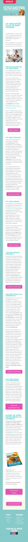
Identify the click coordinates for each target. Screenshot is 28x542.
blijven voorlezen (10, 397)
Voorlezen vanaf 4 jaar (14, 287)
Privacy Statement (20, 523)
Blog (8, 522)
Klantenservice (19, 517)
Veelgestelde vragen (19, 518)
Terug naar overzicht (14, 504)
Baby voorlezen (14, 130)
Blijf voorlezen (14, 432)
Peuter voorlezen (14, 245)
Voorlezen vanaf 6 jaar (14, 371)
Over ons (8, 520)
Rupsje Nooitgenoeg (15, 221)
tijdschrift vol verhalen (16, 471)
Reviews (8, 518)
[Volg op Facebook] (11, 533)
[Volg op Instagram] (14, 533)
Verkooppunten (8, 517)
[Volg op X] (17, 533)
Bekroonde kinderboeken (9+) (14, 406)
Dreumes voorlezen (14, 194)
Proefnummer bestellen (14, 492)
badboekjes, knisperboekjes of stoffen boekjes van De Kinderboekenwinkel (14, 106)
